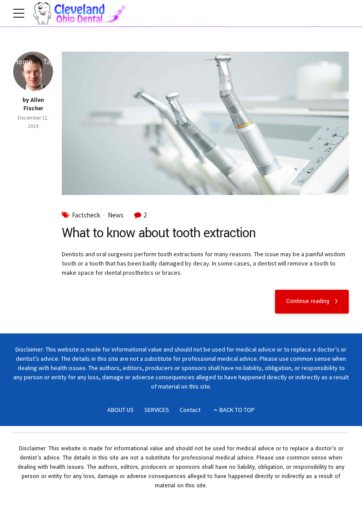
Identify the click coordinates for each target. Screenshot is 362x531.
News (116, 215)
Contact (190, 410)
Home (23, 62)
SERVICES (156, 410)
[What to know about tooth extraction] (205, 123)
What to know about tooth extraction (159, 233)
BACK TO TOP (237, 410)
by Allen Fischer (33, 104)
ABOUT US (120, 410)
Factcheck (86, 215)
